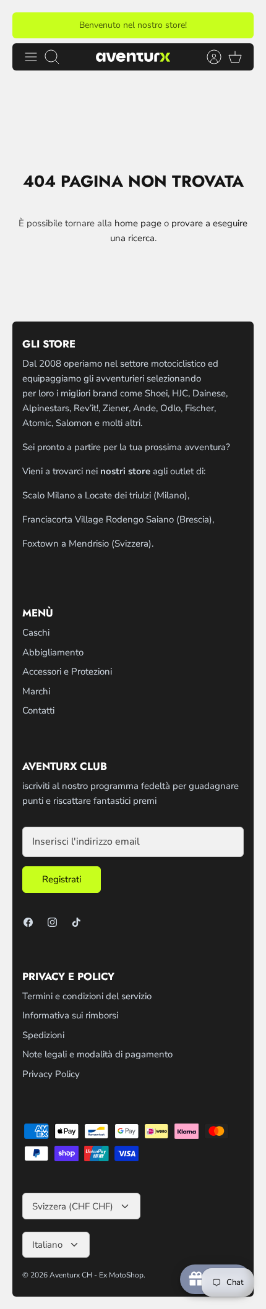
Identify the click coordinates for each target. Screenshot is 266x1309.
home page (137, 223)
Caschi (35, 632)
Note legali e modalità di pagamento (97, 1054)
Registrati (61, 879)
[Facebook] (28, 922)
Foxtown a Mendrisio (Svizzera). (87, 543)
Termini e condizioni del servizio (87, 996)
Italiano (47, 1245)
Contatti (38, 710)
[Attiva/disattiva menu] (31, 56)
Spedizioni (43, 1035)
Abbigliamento (53, 652)
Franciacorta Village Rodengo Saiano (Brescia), (118, 519)
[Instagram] (52, 922)
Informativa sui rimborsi (70, 1015)
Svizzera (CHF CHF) (72, 1206)
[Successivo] (237, 25)
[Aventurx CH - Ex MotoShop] (133, 56)
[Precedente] (29, 25)
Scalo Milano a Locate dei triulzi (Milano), (105, 495)
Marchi (36, 691)
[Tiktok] (76, 922)
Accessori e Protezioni (67, 671)
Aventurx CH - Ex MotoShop (96, 1275)
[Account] (207, 56)
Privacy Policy (51, 1074)
